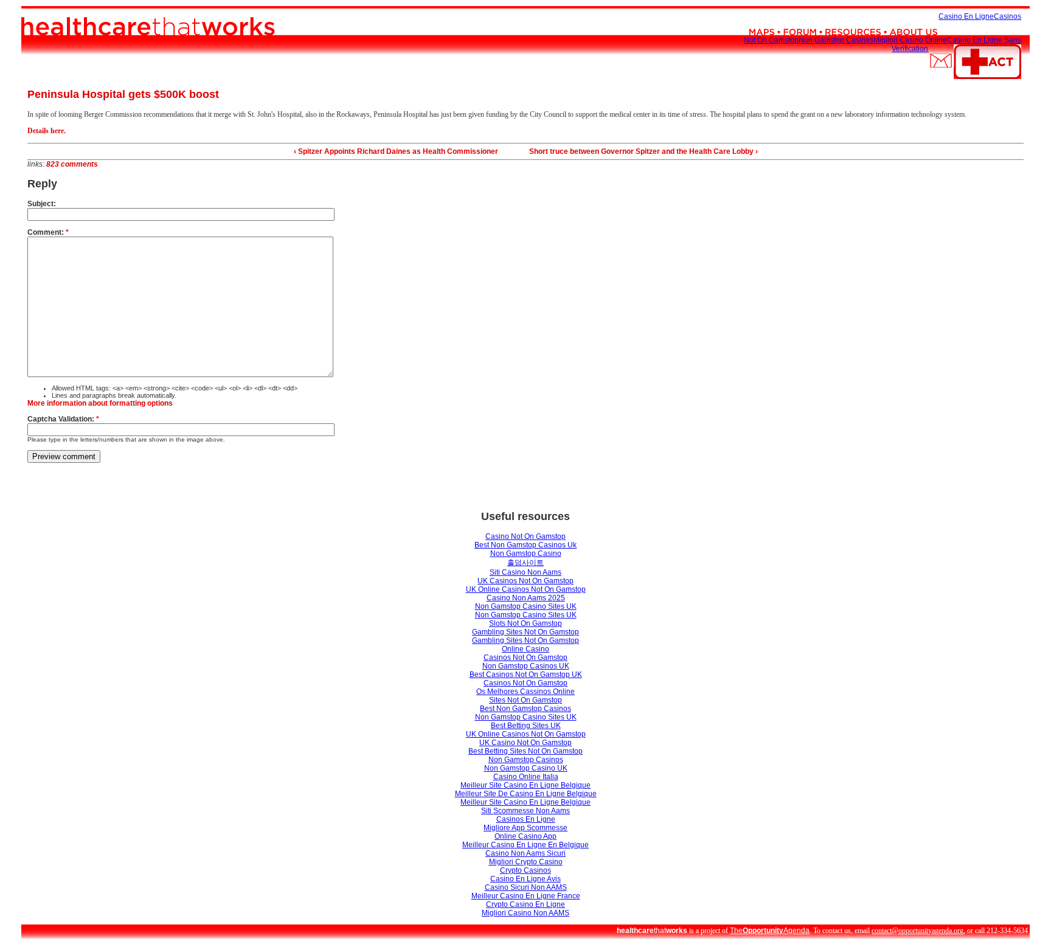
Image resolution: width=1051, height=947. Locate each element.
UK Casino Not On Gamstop (525, 742)
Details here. (46, 131)
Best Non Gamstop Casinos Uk (525, 545)
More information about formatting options (100, 403)
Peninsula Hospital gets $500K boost (123, 94)
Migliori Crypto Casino (526, 862)
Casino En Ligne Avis (525, 879)
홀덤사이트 (525, 562)
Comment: (48, 232)
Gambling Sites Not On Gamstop (525, 632)
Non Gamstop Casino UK (525, 768)
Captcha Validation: (63, 419)
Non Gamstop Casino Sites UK (526, 606)
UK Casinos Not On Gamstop (525, 581)
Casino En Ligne (966, 16)
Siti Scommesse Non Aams (525, 811)
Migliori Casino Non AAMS (525, 913)
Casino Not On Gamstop (525, 536)
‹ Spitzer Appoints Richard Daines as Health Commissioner (396, 151)
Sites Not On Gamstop (525, 700)
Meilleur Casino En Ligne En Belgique (525, 845)
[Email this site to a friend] (941, 48)
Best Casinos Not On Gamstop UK (526, 674)
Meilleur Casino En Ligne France (525, 896)
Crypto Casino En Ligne (525, 904)
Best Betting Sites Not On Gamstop (525, 751)
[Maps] (761, 16)
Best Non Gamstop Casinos (525, 708)
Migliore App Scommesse (525, 828)
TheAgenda (770, 930)
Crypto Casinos (525, 870)
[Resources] (853, 16)
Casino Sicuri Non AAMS (526, 887)
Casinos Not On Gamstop (525, 657)
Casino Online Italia (525, 776)
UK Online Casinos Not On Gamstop (526, 589)
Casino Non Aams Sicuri (525, 853)
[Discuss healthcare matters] (799, 16)
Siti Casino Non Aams (525, 572)
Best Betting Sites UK (526, 725)
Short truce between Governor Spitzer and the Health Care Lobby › (643, 151)
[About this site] (913, 16)
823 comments (72, 164)
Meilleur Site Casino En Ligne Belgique (525, 785)
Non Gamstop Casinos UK (525, 666)
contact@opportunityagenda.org (917, 930)
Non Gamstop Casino (525, 553)
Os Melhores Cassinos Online (525, 691)
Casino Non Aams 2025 (526, 598)
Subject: (41, 203)
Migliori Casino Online (910, 40)
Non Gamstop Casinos (836, 40)
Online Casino (525, 649)
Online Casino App (525, 836)
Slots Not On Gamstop (525, 623)
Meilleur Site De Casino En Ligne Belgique (526, 793)
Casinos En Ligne (525, 819)
